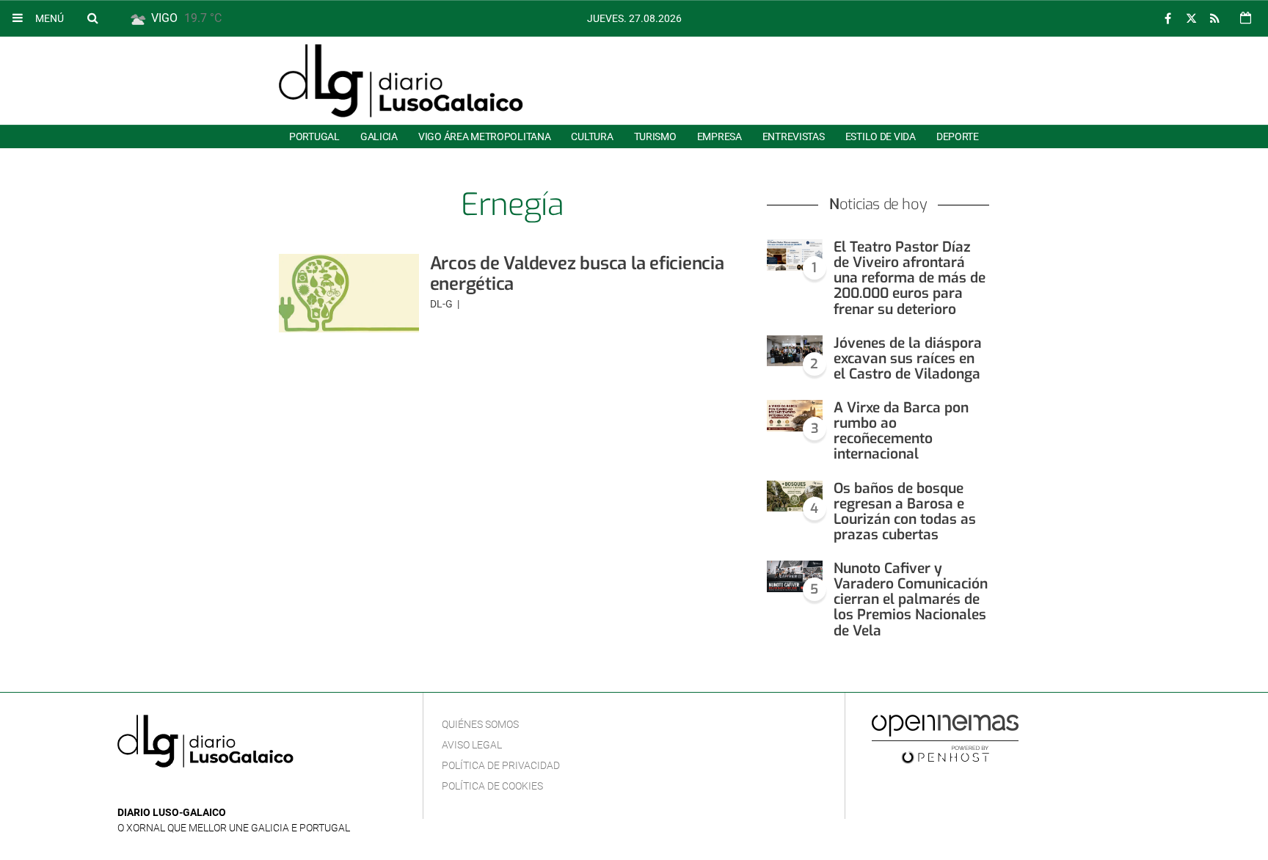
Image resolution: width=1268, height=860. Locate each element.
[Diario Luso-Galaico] (401, 80)
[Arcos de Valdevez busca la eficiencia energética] (349, 293)
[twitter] (1191, 19)
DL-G (442, 304)
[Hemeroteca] (1245, 18)
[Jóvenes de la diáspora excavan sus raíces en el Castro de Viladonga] (795, 351)
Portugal (314, 136)
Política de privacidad (501, 765)
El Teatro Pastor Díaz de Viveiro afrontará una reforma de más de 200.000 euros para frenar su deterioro (909, 278)
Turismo (655, 136)
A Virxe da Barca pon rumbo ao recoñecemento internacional (901, 430)
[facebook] (1167, 19)
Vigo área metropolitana (484, 136)
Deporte (957, 136)
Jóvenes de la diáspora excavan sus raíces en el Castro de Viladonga (908, 358)
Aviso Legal (472, 745)
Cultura (592, 136)
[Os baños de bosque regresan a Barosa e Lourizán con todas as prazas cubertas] (795, 496)
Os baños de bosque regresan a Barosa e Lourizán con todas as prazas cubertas (905, 511)
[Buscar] (92, 17)
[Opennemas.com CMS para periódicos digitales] (945, 738)
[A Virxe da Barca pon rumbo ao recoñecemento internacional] (795, 415)
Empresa (719, 136)
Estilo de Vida (880, 136)
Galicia (379, 136)
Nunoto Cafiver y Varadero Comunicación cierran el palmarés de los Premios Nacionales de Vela (911, 599)
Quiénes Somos (480, 724)
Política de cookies (492, 786)
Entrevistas (793, 136)
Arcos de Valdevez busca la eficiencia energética (577, 274)
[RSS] (1214, 19)
